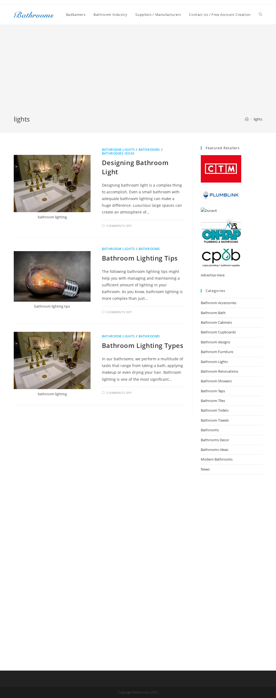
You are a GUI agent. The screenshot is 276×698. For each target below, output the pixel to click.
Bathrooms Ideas (118, 153)
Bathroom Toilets (215, 410)
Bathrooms (149, 149)
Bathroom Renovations (219, 371)
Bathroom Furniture (217, 351)
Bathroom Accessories (218, 302)
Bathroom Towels (215, 420)
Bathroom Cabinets (216, 322)
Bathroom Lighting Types (143, 345)
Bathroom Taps (213, 391)
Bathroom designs (215, 342)
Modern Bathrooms (217, 459)
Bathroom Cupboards (218, 332)
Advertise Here (213, 275)
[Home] (247, 119)
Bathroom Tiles (213, 400)
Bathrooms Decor (215, 439)
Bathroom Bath (213, 312)
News (205, 469)
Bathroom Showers (216, 381)
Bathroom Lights (118, 149)
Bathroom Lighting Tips (140, 258)
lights (258, 119)
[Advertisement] (138, 74)
